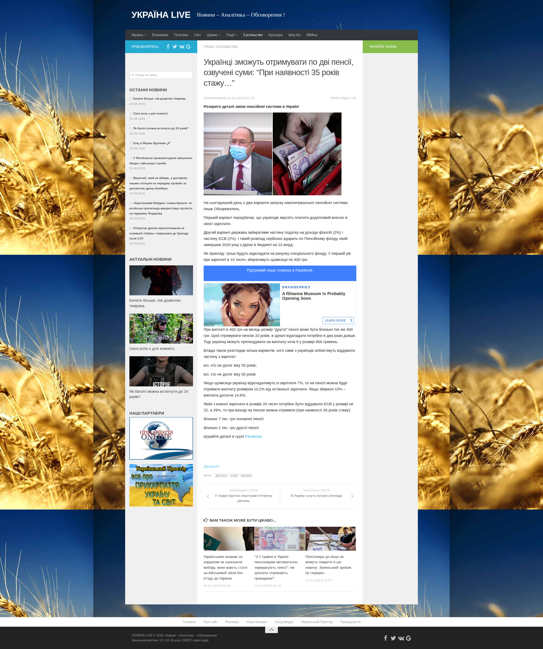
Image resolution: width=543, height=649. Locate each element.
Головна (189, 622)
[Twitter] (174, 46)
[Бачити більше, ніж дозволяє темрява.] (161, 280)
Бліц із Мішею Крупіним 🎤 (151, 143)
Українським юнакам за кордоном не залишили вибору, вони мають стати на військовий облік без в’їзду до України (225, 567)
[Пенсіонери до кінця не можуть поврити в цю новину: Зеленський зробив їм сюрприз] (330, 538)
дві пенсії (221, 475)
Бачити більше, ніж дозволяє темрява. (159, 98)
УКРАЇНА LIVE (161, 15)
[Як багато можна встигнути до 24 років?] (161, 371)
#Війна (311, 35)
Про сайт (210, 622)
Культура (276, 35)
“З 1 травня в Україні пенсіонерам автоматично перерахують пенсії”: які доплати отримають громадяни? (276, 567)
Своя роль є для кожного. (151, 113)
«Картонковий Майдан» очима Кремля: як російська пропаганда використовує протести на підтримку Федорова (160, 208)
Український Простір (317, 622)
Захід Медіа (283, 622)
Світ (197, 35)
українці (246, 475)
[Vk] (181, 46)
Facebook (253, 436)
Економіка (160, 35)
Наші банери (256, 622)
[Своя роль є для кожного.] (161, 329)
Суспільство (253, 35)
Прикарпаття (350, 622)
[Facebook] (168, 46)
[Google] (188, 46)
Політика (181, 35)
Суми (234, 475)
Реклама (232, 622)
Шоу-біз (294, 35)
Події (230, 35)
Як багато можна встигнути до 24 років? (160, 128)
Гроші (208, 46)
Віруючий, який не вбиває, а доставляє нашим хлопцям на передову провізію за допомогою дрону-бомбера (158, 183)
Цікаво (212, 35)
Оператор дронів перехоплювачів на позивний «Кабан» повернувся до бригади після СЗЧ (158, 233)
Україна (137, 35)
